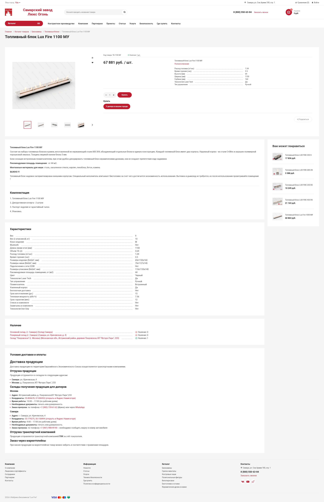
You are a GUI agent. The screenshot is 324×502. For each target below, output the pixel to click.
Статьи (122, 23)
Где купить (162, 23)
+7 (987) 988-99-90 (48, 428)
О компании (10, 468)
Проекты (110, 23)
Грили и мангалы (169, 471)
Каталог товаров (22, 32)
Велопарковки (168, 481)
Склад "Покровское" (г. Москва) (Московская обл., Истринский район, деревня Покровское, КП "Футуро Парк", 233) (64, 338)
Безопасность (146, 23)
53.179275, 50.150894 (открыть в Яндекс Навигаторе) (50, 419)
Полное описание (182, 64)
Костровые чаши (169, 474)
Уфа (17, 3)
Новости (86, 468)
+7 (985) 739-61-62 (48, 407)
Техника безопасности (92, 477)
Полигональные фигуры (172, 477)
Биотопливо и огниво (171, 484)
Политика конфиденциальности (96, 484)
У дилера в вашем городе (117, 106)
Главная (8, 32)
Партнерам (97, 23)
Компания (83, 23)
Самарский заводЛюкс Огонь (38, 12)
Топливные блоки (52, 32)
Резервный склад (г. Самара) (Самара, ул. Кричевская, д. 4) (38, 335)
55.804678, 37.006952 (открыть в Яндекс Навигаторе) (50, 398)
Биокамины (37, 32)
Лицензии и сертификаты (15, 471)
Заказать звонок (261, 12)
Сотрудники (10, 474)
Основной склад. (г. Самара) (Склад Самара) (31, 332)
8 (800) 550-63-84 (242, 12)
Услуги (132, 23)
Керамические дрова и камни (174, 487)
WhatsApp (80, 407)
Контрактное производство (61, 23)
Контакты (176, 23)
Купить (125, 95)
